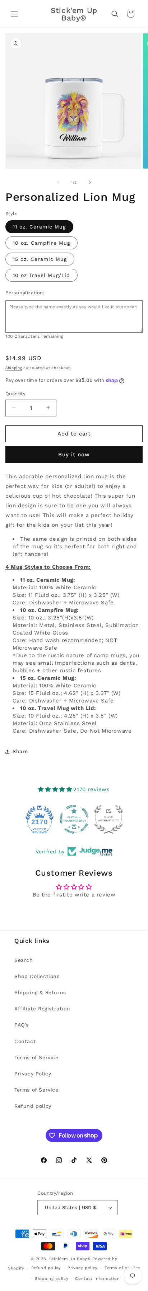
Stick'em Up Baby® (70, 1259)
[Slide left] (58, 182)
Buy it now (74, 454)
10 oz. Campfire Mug (41, 243)
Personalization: (25, 292)
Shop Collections (37, 976)
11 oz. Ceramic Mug (39, 227)
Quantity (15, 393)
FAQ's (21, 1025)
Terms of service (122, 1267)
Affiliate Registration (42, 1008)
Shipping (13, 368)
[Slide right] (90, 182)
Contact (25, 1041)
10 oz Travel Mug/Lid (41, 275)
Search (23, 960)
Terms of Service (36, 1057)
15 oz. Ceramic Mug (40, 259)
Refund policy (32, 1106)
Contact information (97, 1278)
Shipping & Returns (40, 992)
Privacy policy (83, 1267)
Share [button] (20, 751)
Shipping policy (52, 1278)
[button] (14, 14)
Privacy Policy (32, 1073)
